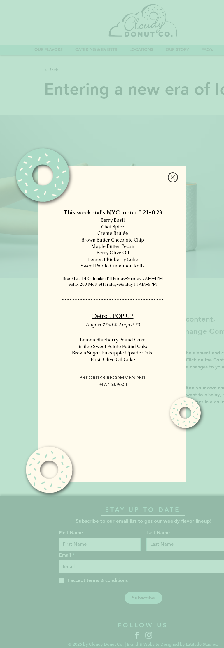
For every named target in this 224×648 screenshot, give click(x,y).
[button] (173, 177)
